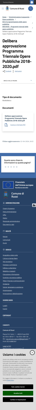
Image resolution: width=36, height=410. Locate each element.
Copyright (7, 315)
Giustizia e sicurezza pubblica (12, 277)
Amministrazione (13, 203)
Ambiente (6, 284)
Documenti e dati (8, 224)
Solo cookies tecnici (18, 387)
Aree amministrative (9, 211)
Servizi (8, 250)
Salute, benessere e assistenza (13, 287)
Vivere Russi (8, 300)
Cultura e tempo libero (10, 258)
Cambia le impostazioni (18, 399)
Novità (8, 231)
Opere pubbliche (8, 19)
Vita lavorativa (7, 261)
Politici (5, 218)
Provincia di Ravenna (8, 2)
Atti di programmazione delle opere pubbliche (14, 23)
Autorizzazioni (7, 290)
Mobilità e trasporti (9, 271)
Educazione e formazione (11, 274)
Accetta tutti (18, 393)
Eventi (5, 309)
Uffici (4, 215)
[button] (30, 8)
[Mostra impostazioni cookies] (34, 205)
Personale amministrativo (11, 221)
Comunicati (6, 240)
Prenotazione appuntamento (12, 348)
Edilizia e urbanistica (9, 268)
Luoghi (5, 305)
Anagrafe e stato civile (10, 255)
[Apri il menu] (3, 8)
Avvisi (5, 243)
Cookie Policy (10, 380)
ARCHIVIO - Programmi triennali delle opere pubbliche (15, 27)
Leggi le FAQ (7, 346)
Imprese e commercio (10, 265)
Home (4, 17)
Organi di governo (8, 208)
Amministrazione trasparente (19, 17)
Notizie (5, 236)
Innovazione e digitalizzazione (12, 293)
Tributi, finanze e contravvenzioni (13, 281)
